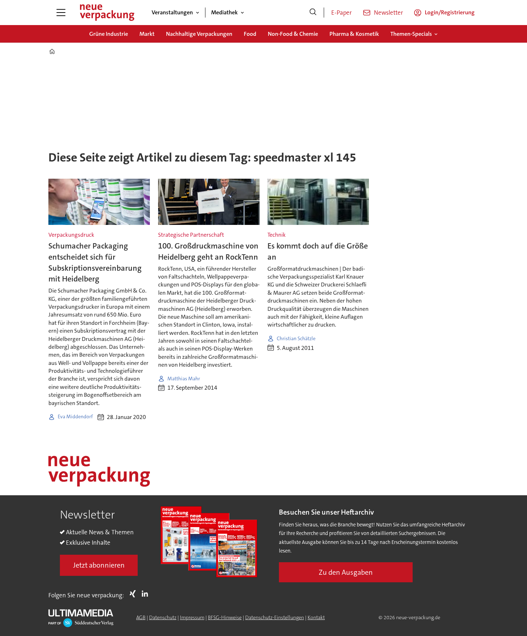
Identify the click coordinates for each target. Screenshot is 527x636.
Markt (147, 34)
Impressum (192, 617)
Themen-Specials (411, 34)
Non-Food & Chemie (293, 34)
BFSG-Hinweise (225, 617)
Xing (134, 593)
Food (250, 34)
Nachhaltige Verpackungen (199, 34)
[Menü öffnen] (61, 12)
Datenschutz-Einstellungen (274, 617)
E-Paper (341, 12)
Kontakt (316, 617)
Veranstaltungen (172, 12)
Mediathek (224, 12)
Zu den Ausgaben (346, 572)
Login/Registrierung (450, 12)
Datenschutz (162, 617)
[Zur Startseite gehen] (107, 12)
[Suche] (313, 12)
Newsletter (388, 12)
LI (146, 593)
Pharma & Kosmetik (354, 34)
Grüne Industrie (108, 34)
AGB (141, 617)
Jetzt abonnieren (99, 565)
